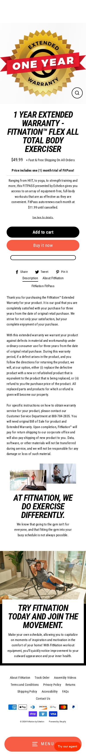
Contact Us (43, 698)
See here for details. (42, 217)
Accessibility (50, 691)
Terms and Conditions (25, 684)
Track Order (42, 677)
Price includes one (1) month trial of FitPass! (43, 170)
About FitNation (53, 278)
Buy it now (43, 245)
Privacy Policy (52, 684)
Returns (70, 684)
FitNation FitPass (43, 286)
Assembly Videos (65, 677)
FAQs (65, 691)
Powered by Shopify (57, 722)
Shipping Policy (27, 691)
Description (30, 278)
